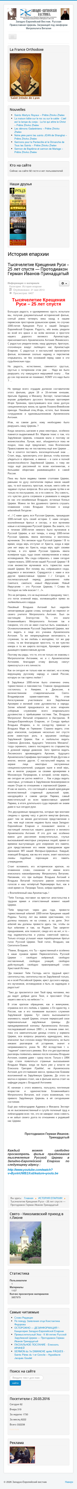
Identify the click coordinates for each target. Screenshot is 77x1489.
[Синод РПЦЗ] (18, 190)
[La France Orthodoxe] (25, 76)
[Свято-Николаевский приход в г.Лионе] (25, 1242)
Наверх (69, 1482)
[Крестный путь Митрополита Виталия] (22, 1454)
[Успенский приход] (18, 236)
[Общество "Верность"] (18, 213)
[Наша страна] (18, 208)
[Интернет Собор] (18, 231)
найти (15, 1383)
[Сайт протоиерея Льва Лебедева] (18, 242)
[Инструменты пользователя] (64, 283)
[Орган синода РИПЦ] (18, 196)
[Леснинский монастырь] (18, 219)
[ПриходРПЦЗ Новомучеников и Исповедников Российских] (18, 225)
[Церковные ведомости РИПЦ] (18, 202)
